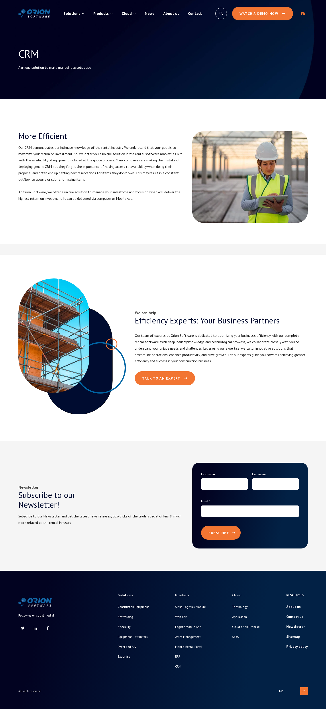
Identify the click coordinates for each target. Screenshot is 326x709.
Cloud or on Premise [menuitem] (246, 627)
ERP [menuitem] (177, 656)
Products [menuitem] (101, 13)
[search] (221, 13)
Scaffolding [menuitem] (125, 617)
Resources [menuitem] (295, 595)
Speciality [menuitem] (124, 627)
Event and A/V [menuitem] (127, 647)
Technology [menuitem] (240, 607)
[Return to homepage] (34, 14)
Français (303, 13)
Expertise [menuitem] (124, 656)
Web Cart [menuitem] (181, 617)
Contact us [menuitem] (294, 617)
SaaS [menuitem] (235, 637)
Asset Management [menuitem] (187, 637)
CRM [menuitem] (178, 666)
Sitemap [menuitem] (293, 637)
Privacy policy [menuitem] (297, 646)
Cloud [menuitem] (127, 13)
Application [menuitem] (239, 617)
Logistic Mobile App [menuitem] (188, 627)
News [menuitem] (149, 13)
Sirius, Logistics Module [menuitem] (190, 607)
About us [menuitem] (171, 13)
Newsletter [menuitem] (295, 627)
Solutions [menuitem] (71, 13)
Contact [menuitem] (195, 13)
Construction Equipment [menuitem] (133, 607)
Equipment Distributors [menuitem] (133, 637)
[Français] (303, 13)
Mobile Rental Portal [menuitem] (188, 647)
